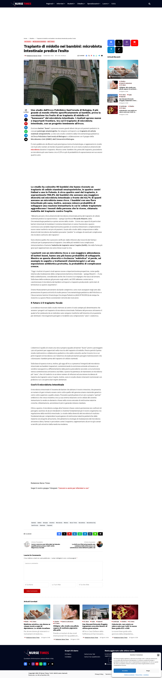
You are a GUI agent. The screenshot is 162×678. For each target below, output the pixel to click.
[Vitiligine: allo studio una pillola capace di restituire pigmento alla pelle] (112, 85)
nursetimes (82, 522)
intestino (52, 522)
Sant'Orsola (35, 525)
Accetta (125, 671)
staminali (42, 525)
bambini (34, 522)
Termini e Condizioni (129, 674)
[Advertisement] (80, 23)
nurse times (73, 522)
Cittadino (31, 38)
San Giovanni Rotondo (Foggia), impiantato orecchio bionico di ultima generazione (128, 99)
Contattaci (146, 674)
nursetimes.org (91, 522)
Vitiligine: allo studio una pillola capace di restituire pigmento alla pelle (127, 88)
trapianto (49, 525)
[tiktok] (48, 664)
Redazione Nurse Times (34, 55)
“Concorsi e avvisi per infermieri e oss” (73, 488)
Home (25, 38)
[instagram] (33, 664)
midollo (66, 522)
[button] (158, 655)
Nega (148, 671)
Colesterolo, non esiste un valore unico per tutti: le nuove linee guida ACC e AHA (128, 111)
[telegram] (44, 664)
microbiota (35, 149)
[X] (29, 664)
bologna (45, 522)
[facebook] (25, 664)
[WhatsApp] (40, 664)
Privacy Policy (138, 674)
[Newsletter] (52, 664)
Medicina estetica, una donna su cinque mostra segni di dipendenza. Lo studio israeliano (122, 72)
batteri (39, 522)
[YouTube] (37, 664)
